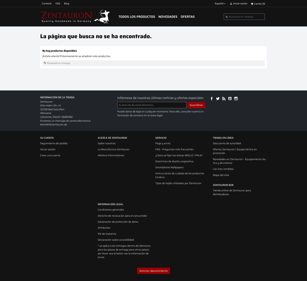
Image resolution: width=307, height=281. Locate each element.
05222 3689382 (63, 117)
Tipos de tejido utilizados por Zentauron (178, 183)
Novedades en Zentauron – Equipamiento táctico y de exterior (240, 161)
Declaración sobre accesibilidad (116, 240)
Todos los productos (136, 16)
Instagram (236, 99)
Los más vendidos (223, 169)
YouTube (230, 99)
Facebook (212, 99)
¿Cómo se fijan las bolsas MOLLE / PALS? (179, 155)
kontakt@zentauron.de (53, 124)
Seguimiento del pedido (54, 143)
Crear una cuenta (50, 155)
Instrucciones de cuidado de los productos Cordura (179, 175)
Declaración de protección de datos (118, 222)
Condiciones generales (111, 210)
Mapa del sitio (221, 175)
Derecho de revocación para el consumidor (122, 216)
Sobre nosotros (107, 143)
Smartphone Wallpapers (169, 167)
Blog (66, 3)
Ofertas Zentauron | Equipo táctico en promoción (235, 151)
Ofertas (188, 16)
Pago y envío (162, 143)
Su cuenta (47, 138)
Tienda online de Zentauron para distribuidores (232, 192)
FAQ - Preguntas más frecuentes (174, 149)
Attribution (104, 228)
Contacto (47, 3)
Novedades (167, 16)
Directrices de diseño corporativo (174, 161)
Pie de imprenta (107, 234)
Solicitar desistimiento (153, 271)
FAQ (58, 3)
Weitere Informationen (111, 155)
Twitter (218, 99)
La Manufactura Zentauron (114, 149)
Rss (224, 99)
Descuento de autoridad (227, 143)
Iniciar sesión (48, 149)
